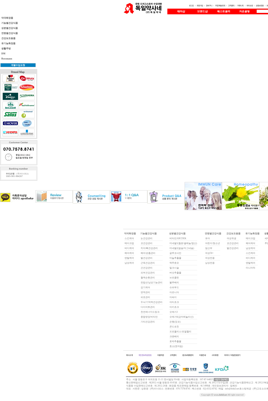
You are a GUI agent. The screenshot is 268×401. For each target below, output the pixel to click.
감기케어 (145, 287)
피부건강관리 (148, 272)
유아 (207, 238)
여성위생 (231, 238)
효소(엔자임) (176, 346)
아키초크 (174, 307)
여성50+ (209, 253)
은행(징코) (175, 321)
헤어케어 (129, 253)
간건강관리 (146, 267)
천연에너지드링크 (150, 312)
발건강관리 (146, 258)
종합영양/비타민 (149, 316)
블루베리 (174, 282)
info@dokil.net (232, 388)
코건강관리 (146, 243)
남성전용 (210, 263)
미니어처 (250, 267)
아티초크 (174, 302)
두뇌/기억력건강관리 (151, 302)
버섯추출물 (175, 272)
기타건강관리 (148, 321)
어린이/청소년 (212, 243)
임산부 (208, 248)
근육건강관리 (148, 263)
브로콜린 (174, 277)
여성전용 (210, 258)
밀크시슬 (174, 267)
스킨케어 (129, 238)
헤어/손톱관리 (148, 253)
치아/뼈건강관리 (149, 248)
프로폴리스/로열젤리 (180, 331)
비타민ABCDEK (178, 238)
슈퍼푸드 (174, 287)
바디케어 (129, 248)
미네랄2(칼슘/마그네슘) (182, 248)
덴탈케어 (129, 258)
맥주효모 (174, 263)
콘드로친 (174, 326)
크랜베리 (174, 336)
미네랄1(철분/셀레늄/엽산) (183, 243)
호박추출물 (175, 341)
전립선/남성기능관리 (151, 282)
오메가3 (174, 312)
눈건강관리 (146, 238)
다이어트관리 (148, 307)
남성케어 (129, 263)
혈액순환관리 (148, 277)
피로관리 (145, 297)
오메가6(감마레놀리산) (181, 316)
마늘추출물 (175, 258)
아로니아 (174, 292)
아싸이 (173, 297)
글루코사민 (175, 253)
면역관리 (145, 292)
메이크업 (129, 243)
